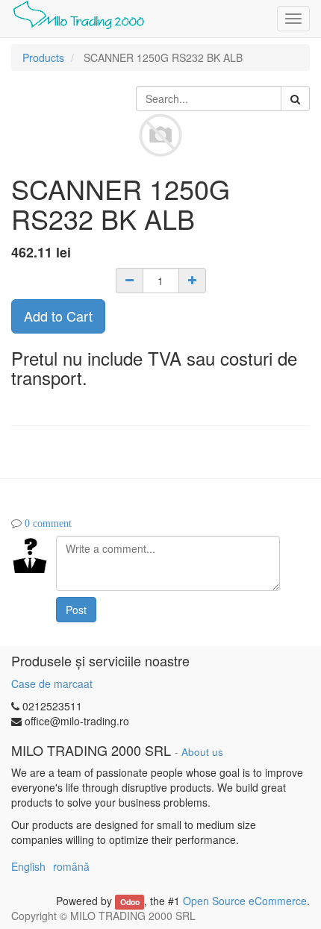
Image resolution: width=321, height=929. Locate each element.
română (71, 866)
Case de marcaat (52, 683)
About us (202, 752)
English (28, 866)
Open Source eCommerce (245, 900)
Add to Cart (58, 315)
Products (43, 57)
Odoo (130, 901)
